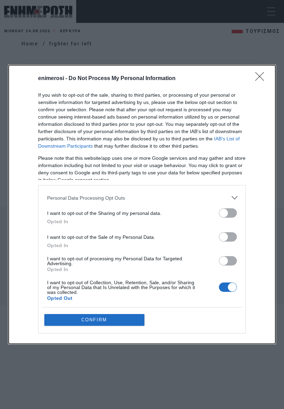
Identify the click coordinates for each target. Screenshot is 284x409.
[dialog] (142, 204)
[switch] (228, 213)
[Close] (261, 78)
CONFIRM (94, 319)
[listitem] (142, 197)
